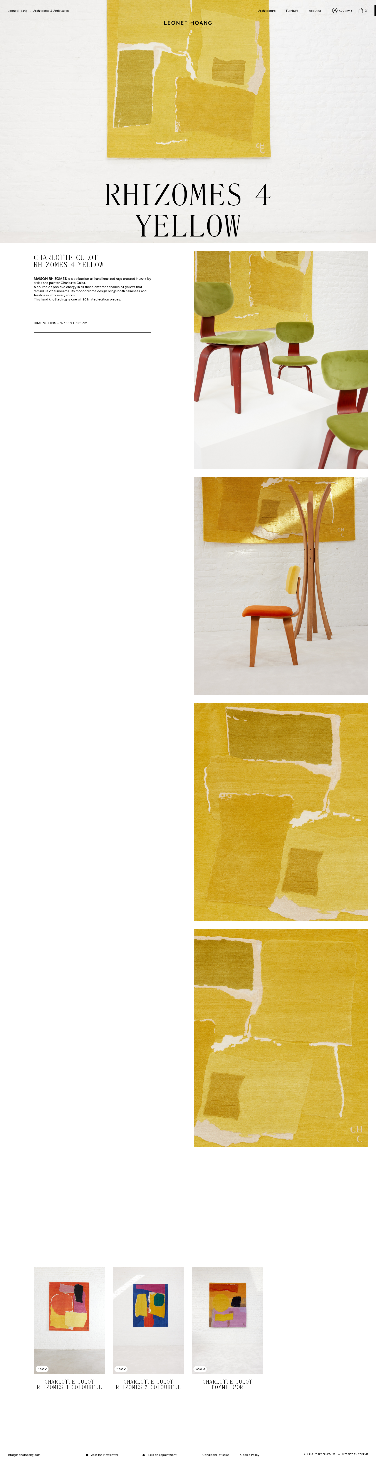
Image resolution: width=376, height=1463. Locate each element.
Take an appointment (161, 1454)
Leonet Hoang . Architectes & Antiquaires (38, 10)
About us (315, 10)
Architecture (267, 10)
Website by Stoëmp (355, 1454)
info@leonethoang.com (24, 1454)
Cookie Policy (249, 1454)
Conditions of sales (215, 1454)
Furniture (292, 10)
